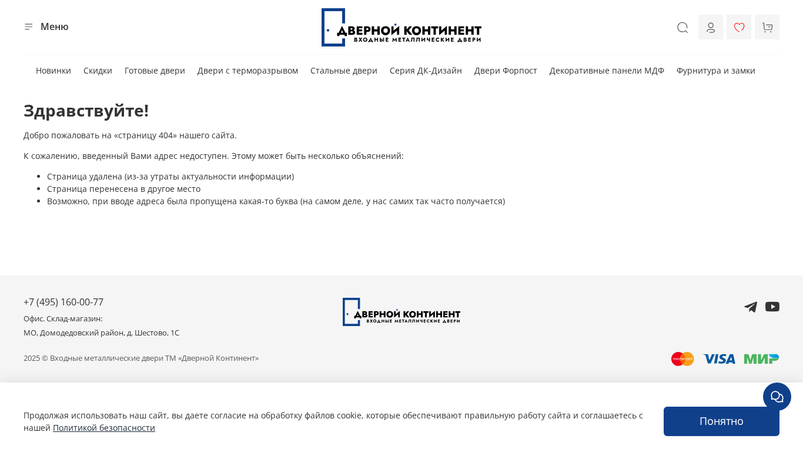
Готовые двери (155, 70)
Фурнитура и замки (716, 70)
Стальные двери (343, 70)
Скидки (97, 70)
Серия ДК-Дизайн (426, 70)
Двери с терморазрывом (248, 70)
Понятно (722, 421)
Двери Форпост (505, 70)
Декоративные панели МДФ (607, 70)
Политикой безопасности (104, 427)
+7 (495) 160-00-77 (63, 301)
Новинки (53, 70)
